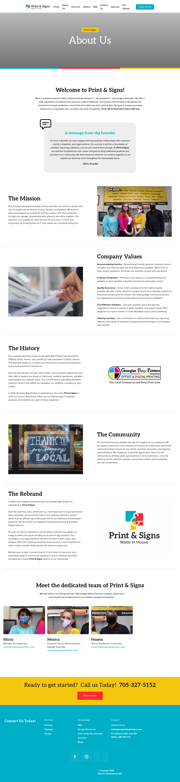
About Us (65, 7)
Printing (48, 725)
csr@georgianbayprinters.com (62, 650)
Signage (48, 729)
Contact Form (118, 725)
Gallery (86, 6)
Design (47, 733)
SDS (120, 773)
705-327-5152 (137, 685)
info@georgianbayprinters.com (18, 647)
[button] (75, 6)
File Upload (126, 7)
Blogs (80, 742)
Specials (115, 6)
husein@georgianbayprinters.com (108, 647)
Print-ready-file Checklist (90, 733)
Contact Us (104, 7)
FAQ (95, 6)
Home (56, 6)
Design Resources (87, 729)
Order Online (145, 6)
